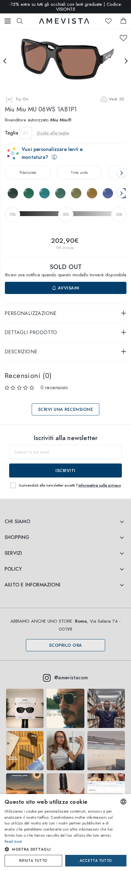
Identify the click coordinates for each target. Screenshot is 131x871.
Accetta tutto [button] (96, 860)
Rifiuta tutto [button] (33, 860)
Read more (13, 841)
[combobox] (123, 802)
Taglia (11, 132)
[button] (59, 849)
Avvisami (68, 288)
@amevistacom (71, 677)
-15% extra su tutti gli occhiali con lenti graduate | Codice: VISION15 (65, 7)
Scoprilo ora (65, 645)
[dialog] (65, 832)
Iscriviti (65, 470)
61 (26, 132)
